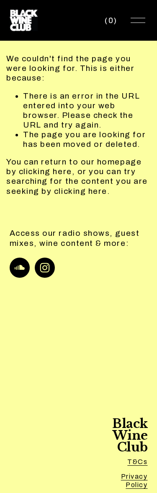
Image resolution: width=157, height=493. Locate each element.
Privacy (134, 476)
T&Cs (137, 461)
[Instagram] (45, 268)
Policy (136, 484)
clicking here (45, 171)
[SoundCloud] (20, 268)
